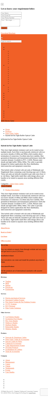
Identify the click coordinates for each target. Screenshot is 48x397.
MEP (7, 283)
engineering (14, 91)
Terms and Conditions (24, 376)
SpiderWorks (32, 393)
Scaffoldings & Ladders (13, 349)
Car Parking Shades (12, 317)
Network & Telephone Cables (15, 337)
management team (16, 57)
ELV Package (10, 306)
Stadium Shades (11, 325)
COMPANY (9, 49)
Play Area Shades (11, 321)
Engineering (9, 289)
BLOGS (8, 93)
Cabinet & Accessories (13, 343)
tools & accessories (16, 79)
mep (11, 87)
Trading (8, 281)
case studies (14, 59)
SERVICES (9, 85)
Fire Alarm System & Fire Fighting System (20, 302)
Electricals (9, 287)
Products (8, 131)
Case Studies (9, 372)
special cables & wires (17, 69)
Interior (7, 285)
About (7, 360)
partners (12, 61)
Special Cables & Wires (13, 341)
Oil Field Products (11, 347)
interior (12, 89)
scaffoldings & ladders (18, 77)
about (12, 51)
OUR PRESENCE (12, 99)
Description (12, 190)
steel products (14, 81)
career (12, 63)
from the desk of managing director (22, 55)
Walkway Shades (11, 323)
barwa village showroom (18, 103)
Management (10, 362)
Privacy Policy (10, 376)
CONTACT (9, 97)
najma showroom (16, 105)
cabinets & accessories (18, 73)
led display (13, 83)
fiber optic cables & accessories (21, 71)
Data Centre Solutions (13, 308)
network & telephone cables (19, 67)
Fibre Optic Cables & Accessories (17, 339)
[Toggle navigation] (2, 37)
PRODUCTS (10, 65)
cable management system (19, 75)
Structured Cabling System (14, 300)
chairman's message (17, 53)
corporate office (15, 101)
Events (7, 370)
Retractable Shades (12, 327)
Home (7, 129)
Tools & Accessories (12, 351)
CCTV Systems (11, 304)
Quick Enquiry (6, 186)
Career (7, 364)
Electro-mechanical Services (15, 298)
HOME (8, 47)
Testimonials (9, 368)
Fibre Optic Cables (12, 133)
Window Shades (11, 329)
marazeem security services (19, 107)
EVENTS (8, 95)
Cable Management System (15, 345)
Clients (7, 366)
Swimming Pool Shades (13, 319)
